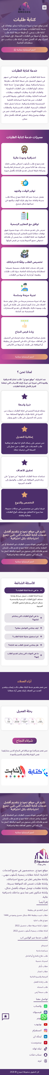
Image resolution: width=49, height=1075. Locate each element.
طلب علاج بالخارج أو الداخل (36, 956)
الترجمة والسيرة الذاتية (39, 977)
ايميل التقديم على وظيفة (38, 910)
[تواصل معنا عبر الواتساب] (44, 1020)
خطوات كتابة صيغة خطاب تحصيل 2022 (31, 925)
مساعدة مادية (42, 951)
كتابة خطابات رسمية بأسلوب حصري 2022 (30, 931)
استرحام (44, 945)
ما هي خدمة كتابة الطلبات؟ (27, 590)
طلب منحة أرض (41, 992)
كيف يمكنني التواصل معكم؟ (26, 628)
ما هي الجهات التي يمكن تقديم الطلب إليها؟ (23, 655)
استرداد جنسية (42, 961)
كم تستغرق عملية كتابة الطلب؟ (25, 636)
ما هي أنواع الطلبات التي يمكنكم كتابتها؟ (25, 618)
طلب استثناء (42, 987)
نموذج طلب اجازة (41, 920)
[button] (44, 7)
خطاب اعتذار (42, 971)
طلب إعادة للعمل (41, 982)
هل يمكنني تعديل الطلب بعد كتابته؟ (23, 645)
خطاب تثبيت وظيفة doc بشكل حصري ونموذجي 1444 (26, 915)
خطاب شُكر (43, 966)
